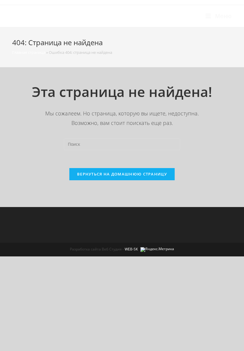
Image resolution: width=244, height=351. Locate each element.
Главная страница (28, 52)
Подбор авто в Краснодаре (59, 16)
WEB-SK (131, 249)
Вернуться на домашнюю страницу (122, 174)
